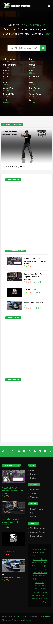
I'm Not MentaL (22, 616)
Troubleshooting (37, 528)
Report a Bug (36, 536)
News (32, 82)
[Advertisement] (26, 216)
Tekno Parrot (35, 94)
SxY (32, 513)
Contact (33, 470)
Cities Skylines (10, 65)
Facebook (34, 489)
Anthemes (26, 620)
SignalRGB (8, 94)
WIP (31, 100)
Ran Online (34, 88)
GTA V (32, 70)
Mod (5, 82)
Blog (31, 59)
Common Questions (39, 532)
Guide (6, 76)
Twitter (33, 493)
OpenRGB (8, 88)
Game (32, 65)
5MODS (33, 517)
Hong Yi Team (36, 509)
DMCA (33, 478)
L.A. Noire (34, 76)
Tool (5, 100)
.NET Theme (9, 59)
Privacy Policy (36, 474)
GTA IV (6, 70)
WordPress (45, 616)
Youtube (34, 497)
